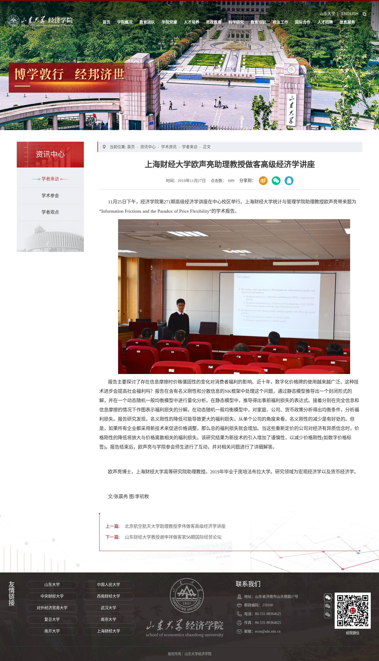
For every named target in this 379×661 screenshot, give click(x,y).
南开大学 (52, 631)
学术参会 (50, 195)
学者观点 (50, 212)
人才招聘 (325, 22)
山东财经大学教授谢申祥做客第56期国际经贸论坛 (163, 537)
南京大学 (108, 619)
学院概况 (125, 22)
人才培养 (191, 22)
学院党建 (169, 22)
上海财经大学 (108, 631)
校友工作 (280, 22)
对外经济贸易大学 (52, 608)
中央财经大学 (52, 596)
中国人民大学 (108, 585)
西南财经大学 (108, 596)
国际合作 (302, 22)
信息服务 (347, 22)
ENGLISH (349, 13)
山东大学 (327, 13)
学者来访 (50, 179)
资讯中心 (148, 147)
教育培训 (258, 22)
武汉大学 (108, 608)
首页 (106, 22)
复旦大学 (52, 619)
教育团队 (147, 22)
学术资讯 (169, 147)
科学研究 (236, 22)
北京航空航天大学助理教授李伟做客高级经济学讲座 (165, 526)
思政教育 (213, 22)
